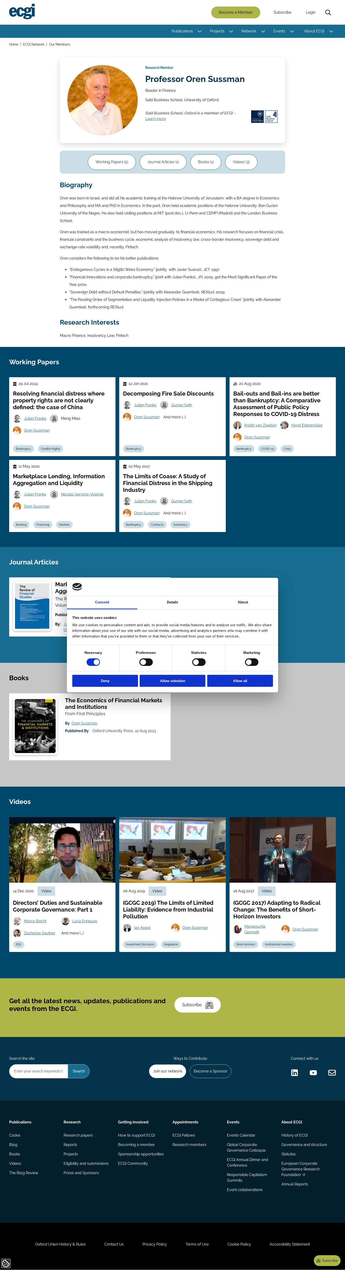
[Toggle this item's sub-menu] (200, 31)
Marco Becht (35, 921)
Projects (217, 31)
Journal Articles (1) (163, 162)
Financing (42, 524)
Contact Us (114, 1244)
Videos (15, 1163)
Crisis (287, 449)
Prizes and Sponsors (81, 1173)
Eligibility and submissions (86, 1163)
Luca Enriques (84, 921)
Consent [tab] (102, 602)
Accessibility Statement (290, 1244)
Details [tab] (172, 602)
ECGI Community (133, 1163)
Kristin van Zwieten (260, 425)
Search (328, 12)
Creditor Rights (50, 449)
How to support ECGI (136, 1135)
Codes (14, 1135)
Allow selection (172, 681)
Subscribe (282, 12)
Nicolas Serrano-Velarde (82, 494)
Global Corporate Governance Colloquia (246, 1147)
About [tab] (243, 602)
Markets (64, 524)
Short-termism (245, 944)
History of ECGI (294, 1135)
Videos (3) (241, 162)
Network (249, 31)
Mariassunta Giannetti (254, 929)
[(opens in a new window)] (294, 1072)
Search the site (21, 1058)
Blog (13, 1144)
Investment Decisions (140, 944)
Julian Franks (35, 418)
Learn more (155, 119)
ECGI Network (33, 44)
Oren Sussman (37, 430)
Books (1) (206, 162)
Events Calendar (241, 1135)
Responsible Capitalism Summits (247, 1178)
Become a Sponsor (210, 1071)
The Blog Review (23, 1173)
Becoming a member (136, 1144)
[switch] (146, 662)
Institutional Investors (279, 944)
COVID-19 (267, 449)
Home (13, 44)
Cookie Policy (239, 1244)
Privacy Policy (154, 1244)
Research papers (78, 1135)
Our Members (59, 44)
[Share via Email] (332, 1072)
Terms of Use (197, 1244)
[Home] (22, 11)
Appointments (185, 1122)
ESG (18, 944)
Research (72, 1122)
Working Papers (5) (112, 162)
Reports (70, 1144)
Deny (105, 681)
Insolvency (180, 524)
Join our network (167, 1071)
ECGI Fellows (183, 1135)
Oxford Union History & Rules (60, 1244)
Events (279, 31)
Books (14, 1154)
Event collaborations (245, 1190)
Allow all (240, 681)
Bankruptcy (23, 449)
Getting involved (133, 1122)
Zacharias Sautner (39, 933)
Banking (21, 524)
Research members (189, 1144)
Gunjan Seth (181, 405)
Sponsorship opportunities (141, 1154)
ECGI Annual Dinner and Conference (247, 1162)
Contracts (157, 524)
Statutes (288, 1154)
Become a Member (236, 12)
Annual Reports (294, 1184)
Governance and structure (304, 1144)
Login (310, 12)
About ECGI (314, 31)
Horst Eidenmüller (307, 425)
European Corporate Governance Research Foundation (300, 1169)
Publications (182, 31)
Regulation (171, 944)
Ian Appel (142, 927)
